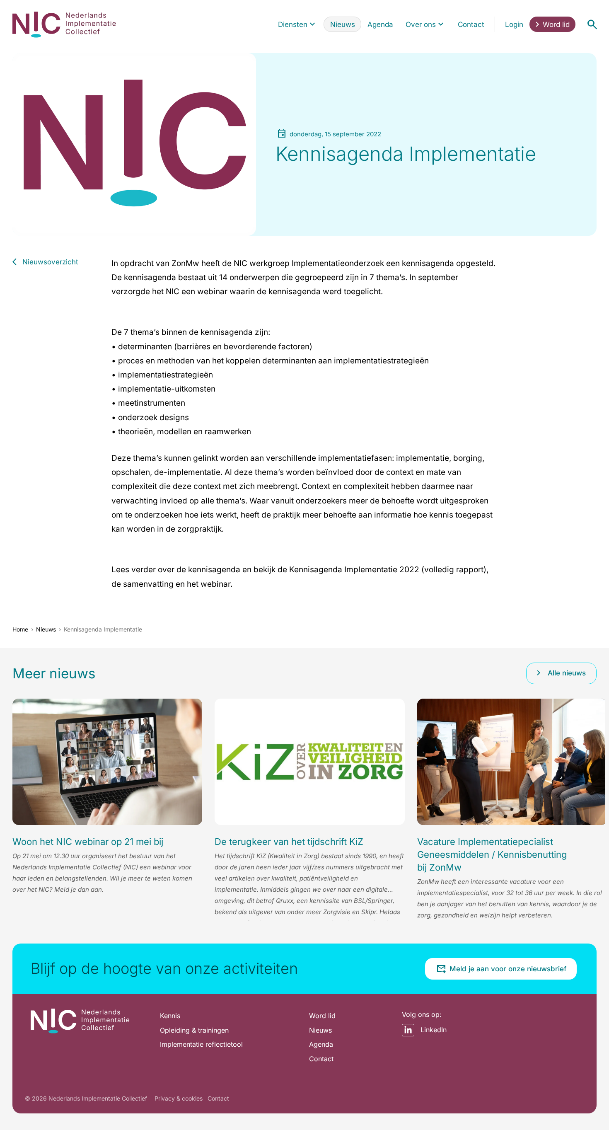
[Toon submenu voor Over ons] (441, 24)
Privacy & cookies (179, 1098)
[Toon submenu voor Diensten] (312, 24)
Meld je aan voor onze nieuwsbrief (508, 969)
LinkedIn (433, 1030)
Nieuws (46, 629)
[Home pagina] (64, 24)
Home (20, 629)
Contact (218, 1098)
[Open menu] (592, 24)
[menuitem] (298, 24)
